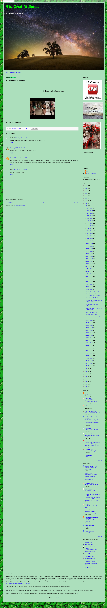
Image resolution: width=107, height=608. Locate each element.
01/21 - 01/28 (89, 360)
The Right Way (89, 449)
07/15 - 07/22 (89, 269)
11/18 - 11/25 (89, 223)
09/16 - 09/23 (89, 246)
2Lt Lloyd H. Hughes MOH (91, 485)
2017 (86, 369)
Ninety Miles (88, 398)
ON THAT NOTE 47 (90, 490)
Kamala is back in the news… (92, 429)
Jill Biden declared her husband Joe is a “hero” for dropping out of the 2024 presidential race (92, 443)
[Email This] (31, 129)
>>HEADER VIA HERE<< (13, 72)
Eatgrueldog (88, 428)
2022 (86, 195)
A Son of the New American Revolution (92, 495)
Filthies (87, 504)
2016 (86, 371)
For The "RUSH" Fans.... (92, 314)
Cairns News (88, 473)
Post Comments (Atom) (19, 205)
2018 (86, 206)
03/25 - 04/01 (89, 338)
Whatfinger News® (90, 559)
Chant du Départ (89, 483)
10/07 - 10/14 (89, 238)
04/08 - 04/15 (89, 333)
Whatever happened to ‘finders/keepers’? (90, 468)
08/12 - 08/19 (89, 258)
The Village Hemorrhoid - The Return (91, 517)
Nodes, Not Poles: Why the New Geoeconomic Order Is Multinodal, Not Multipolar (92, 498)
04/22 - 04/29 (89, 327)
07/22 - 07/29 (89, 266)
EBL (86, 406)
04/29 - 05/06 (89, 325)
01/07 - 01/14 (89, 365)
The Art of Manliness (90, 411)
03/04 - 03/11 (89, 345)
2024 (86, 190)
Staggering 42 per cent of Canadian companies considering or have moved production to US (91, 477)
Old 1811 (12, 158)
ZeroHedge (88, 567)
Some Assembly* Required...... (94, 317)
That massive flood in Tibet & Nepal (92, 435)
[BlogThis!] (33, 129)
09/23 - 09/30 (89, 243)
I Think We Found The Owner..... (92, 304)
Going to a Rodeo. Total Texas (92, 527)
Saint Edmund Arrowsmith (91, 407)
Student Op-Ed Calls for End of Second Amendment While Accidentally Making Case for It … (92, 422)
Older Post (75, 202)
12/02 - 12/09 (89, 218)
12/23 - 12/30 (89, 210)
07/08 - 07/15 (89, 271)
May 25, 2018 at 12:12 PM (19, 148)
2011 (86, 384)
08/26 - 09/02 (89, 253)
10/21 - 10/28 (89, 233)
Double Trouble (88, 394)
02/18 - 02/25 (89, 350)
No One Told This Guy (90, 513)
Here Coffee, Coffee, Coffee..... (94, 291)
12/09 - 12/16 (89, 215)
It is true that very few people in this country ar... (94, 300)
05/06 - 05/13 (89, 322)
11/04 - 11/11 (89, 228)
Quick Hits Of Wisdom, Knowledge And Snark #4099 (92, 400)
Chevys (86, 456)
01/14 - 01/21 (89, 363)
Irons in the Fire (89, 434)
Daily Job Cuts (89, 544)
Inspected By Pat (89, 525)
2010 (86, 386)
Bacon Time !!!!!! (89, 531)
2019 (86, 203)
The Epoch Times (89, 556)
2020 (86, 200)
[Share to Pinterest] (37, 129)
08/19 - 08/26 (89, 256)
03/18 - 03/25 (89, 340)
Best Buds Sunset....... (91, 312)
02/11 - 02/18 (89, 353)
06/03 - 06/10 (89, 284)
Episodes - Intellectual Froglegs (90, 547)
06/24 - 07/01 (89, 276)
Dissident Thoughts (90, 511)
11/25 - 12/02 (89, 220)
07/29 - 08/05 (89, 264)
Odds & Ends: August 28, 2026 (92, 412)
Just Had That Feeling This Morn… (91, 506)
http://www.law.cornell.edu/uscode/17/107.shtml (18, 583)
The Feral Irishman (22, 7)
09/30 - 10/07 (89, 241)
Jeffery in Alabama (91, 173)
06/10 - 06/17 (89, 281)
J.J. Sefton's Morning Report (92, 451)
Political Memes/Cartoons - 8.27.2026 (91, 520)
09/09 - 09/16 (89, 248)
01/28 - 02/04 (89, 358)
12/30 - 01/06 (89, 208)
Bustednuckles (88, 455)
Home (42, 202)
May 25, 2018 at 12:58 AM (22, 138)
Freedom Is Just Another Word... (91, 417)
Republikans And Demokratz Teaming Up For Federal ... (93, 294)
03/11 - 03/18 (89, 343)
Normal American (89, 554)
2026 (86, 185)
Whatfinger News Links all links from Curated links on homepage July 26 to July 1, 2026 (92, 562)
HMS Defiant (88, 489)
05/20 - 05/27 (89, 289)
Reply (11, 142)
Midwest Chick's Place (91, 466)
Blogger (57, 597)
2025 (86, 188)
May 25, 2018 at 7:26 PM (20, 169)
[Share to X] (34, 129)
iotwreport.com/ (89, 441)
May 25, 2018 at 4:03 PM (21, 158)
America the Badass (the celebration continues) (91, 550)
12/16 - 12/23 (89, 213)
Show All (100, 460)
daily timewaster (89, 393)
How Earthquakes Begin (92, 298)
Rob (11, 148)
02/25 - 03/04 (89, 348)
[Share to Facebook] (36, 129)
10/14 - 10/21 (89, 236)
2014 (86, 376)
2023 (86, 193)
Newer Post (9, 202)
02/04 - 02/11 (89, 355)
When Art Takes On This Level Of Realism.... (94, 308)
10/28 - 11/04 (89, 231)
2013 (86, 379)
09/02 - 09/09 (89, 251)
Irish (87, 171)
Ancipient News (89, 542)
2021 (86, 198)
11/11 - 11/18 (89, 226)
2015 (86, 374)
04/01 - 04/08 (89, 335)
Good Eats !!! (88, 532)
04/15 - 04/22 (89, 330)
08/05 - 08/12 (89, 261)
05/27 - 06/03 (89, 286)
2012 (86, 381)
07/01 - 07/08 (89, 274)
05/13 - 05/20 (89, 320)
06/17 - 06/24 (89, 279)
